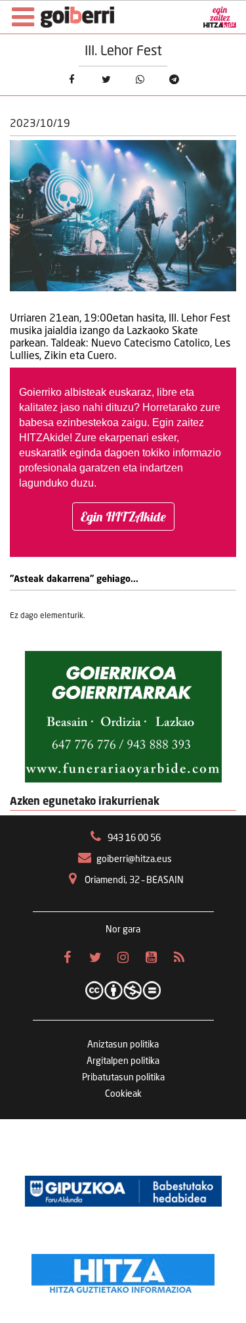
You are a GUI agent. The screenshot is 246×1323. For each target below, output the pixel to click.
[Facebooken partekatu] (71, 79)
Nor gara (123, 929)
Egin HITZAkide (123, 516)
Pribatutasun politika (123, 1077)
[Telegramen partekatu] (173, 79)
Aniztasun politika (123, 1044)
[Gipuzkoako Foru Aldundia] (123, 1191)
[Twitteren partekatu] (105, 79)
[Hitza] (123, 1270)
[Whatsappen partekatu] (139, 79)
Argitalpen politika (123, 1061)
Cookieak (123, 1094)
